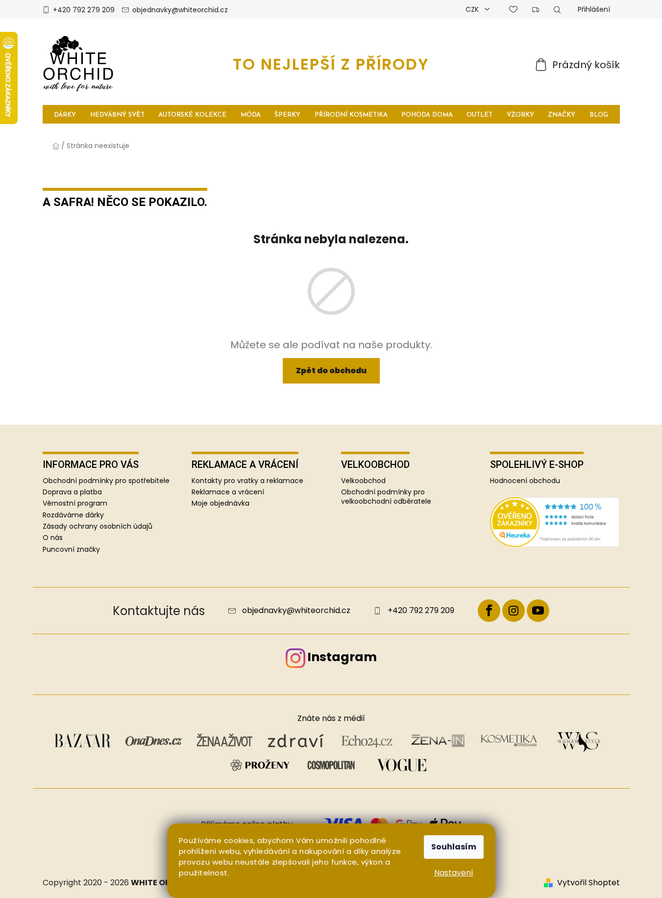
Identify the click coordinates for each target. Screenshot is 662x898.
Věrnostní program (75, 503)
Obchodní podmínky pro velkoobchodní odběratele (386, 496)
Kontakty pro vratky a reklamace (247, 481)
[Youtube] (538, 610)
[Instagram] (513, 610)
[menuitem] (65, 114)
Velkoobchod (363, 481)
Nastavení (453, 872)
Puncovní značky (71, 549)
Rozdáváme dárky (73, 515)
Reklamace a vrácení (228, 492)
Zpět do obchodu (331, 370)
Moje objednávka (220, 503)
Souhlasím (453, 846)
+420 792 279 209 (84, 10)
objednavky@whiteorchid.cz (180, 10)
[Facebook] (489, 610)
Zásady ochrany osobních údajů (97, 526)
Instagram (342, 657)
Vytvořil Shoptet (588, 882)
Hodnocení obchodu (525, 481)
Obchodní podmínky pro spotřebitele (106, 481)
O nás (53, 537)
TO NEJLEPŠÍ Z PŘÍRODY (331, 64)
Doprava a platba (72, 492)
